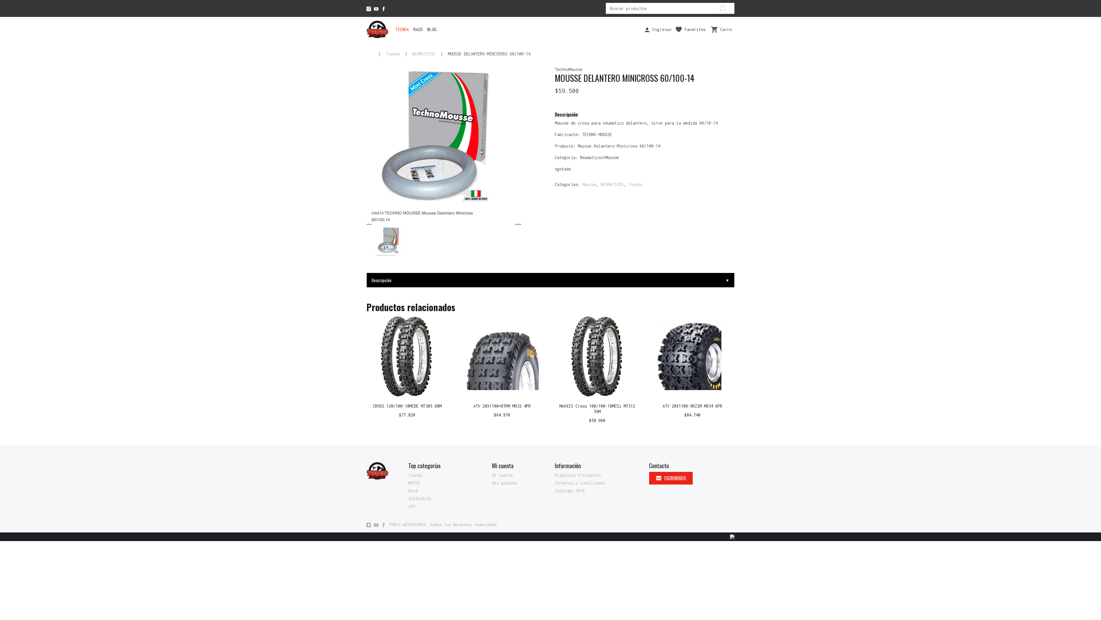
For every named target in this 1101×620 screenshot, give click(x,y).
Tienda (402, 29)
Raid (418, 29)
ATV (411, 506)
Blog (431, 29)
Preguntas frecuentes (578, 475)
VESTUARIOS (419, 498)
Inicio (369, 54)
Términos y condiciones (580, 482)
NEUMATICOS (423, 53)
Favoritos (695, 29)
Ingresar (661, 29)
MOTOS (414, 482)
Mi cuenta (502, 475)
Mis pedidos (504, 482)
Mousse (589, 184)
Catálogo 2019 (570, 490)
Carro (726, 29)
